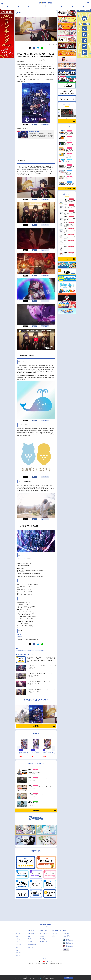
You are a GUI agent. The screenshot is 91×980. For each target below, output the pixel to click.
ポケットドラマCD (55, 935)
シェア (35, 124)
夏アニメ (29, 936)
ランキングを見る (36, 810)
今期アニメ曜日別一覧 (32, 933)
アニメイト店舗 (66, 935)
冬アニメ (29, 939)
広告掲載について (43, 942)
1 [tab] (62, 118)
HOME (7, 8)
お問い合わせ (42, 938)
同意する (68, 977)
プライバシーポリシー (43, 933)
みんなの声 (62, 8)
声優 (40, 8)
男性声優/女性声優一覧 (32, 944)
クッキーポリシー (43, 935)
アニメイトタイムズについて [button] (45, 930)
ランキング (18, 8)
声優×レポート (30, 947)
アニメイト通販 (66, 933)
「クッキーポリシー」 (40, 978)
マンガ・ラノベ (19, 944)
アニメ (29, 8)
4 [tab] (66, 118)
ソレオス (53, 936)
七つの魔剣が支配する (21, 650)
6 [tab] (70, 118)
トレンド (17, 953)
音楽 (42, 650)
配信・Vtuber (18, 952)
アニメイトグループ (67, 936)
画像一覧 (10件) (45, 124)
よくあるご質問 (42, 939)
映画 (83, 8)
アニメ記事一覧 (30, 941)
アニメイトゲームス (55, 933)
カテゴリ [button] (17, 930)
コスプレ (17, 949)
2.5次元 (17, 950)
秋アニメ (29, 938)
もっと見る (66, 121)
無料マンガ (18, 955)
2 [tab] (63, 118)
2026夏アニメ (30, 650)
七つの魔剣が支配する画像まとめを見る (36, 726)
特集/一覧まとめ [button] (31, 930)
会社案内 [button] (64, 930)
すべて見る (66, 259)
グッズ (73, 8)
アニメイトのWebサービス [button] (56, 930)
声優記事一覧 (30, 942)
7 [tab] (71, 118)
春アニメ (29, 935)
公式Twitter (19, 636)
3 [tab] (65, 118)
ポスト (26, 124)
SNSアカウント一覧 (43, 941)
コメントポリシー (43, 936)
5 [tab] (68, 118)
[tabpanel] (67, 113)
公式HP (19, 634)
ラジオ (51, 8)
